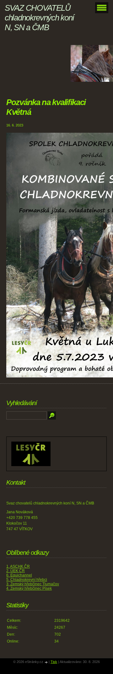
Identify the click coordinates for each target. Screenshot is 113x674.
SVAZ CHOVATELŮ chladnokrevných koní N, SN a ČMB (39, 17)
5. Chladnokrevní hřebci (26, 579)
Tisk (54, 662)
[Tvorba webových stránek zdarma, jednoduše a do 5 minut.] (46, 662)
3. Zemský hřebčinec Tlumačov (32, 584)
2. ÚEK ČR (15, 571)
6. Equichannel (19, 575)
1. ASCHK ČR (18, 566)
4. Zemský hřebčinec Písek (29, 588)
